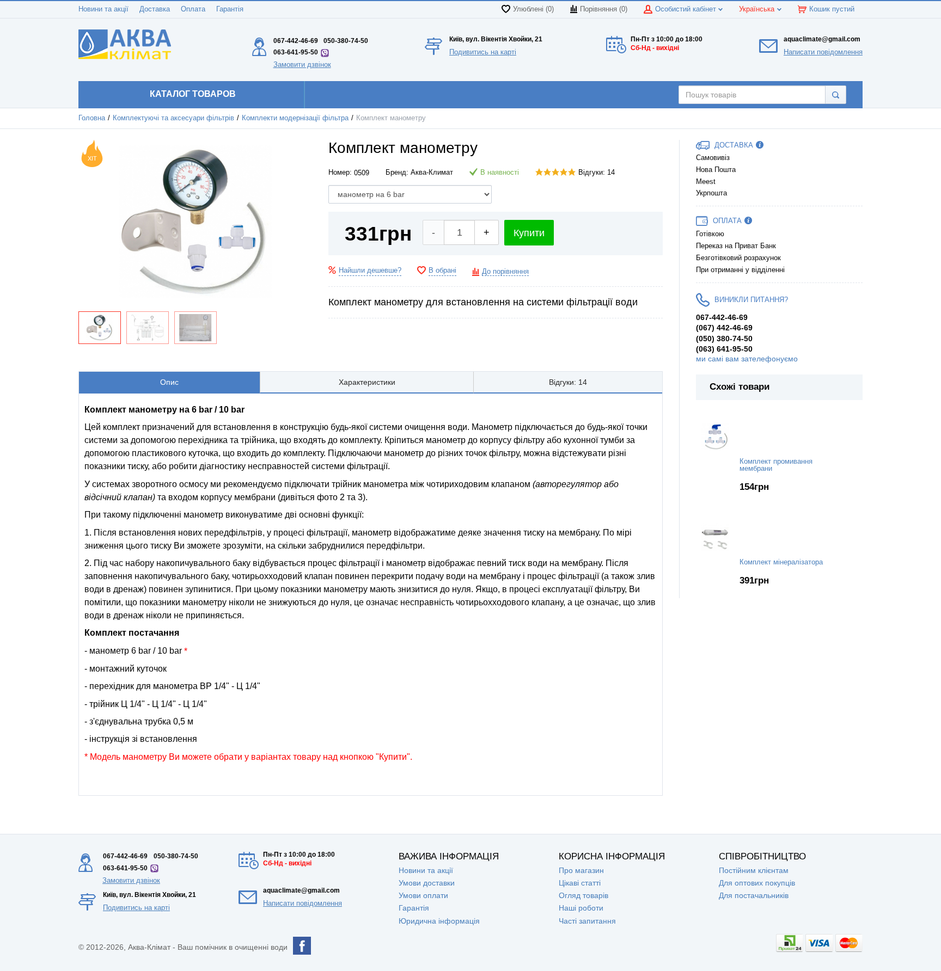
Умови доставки (427, 882)
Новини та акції (103, 9)
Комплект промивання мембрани (776, 465)
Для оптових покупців (757, 882)
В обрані (442, 270)
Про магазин (581, 870)
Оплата (193, 9)
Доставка (154, 9)
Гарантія (229, 9)
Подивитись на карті (482, 52)
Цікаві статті (580, 882)
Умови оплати (423, 895)
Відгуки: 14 (596, 172)
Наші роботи (581, 908)
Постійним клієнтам (754, 870)
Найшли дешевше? (370, 270)
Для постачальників (754, 895)
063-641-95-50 (295, 52)
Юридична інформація (439, 921)
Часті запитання (587, 921)
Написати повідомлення (823, 52)
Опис (169, 382)
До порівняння (505, 271)
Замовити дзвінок (302, 64)
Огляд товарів (583, 895)
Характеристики (367, 382)
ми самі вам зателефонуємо (747, 358)
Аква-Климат (432, 172)
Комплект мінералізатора (781, 562)
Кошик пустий (831, 9)
